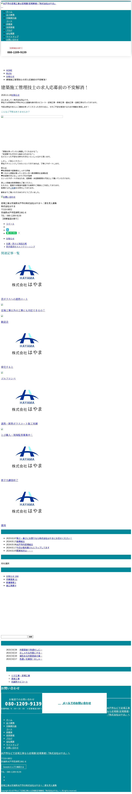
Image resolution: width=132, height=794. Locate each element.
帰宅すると (7, 367)
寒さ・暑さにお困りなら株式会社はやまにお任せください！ (44, 538)
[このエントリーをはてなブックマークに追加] (7, 230)
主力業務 (10, 14)
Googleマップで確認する (13, 766)
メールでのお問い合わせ (76, 703)
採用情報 (10, 27)
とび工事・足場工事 (20, 675)
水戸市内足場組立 (24, 544)
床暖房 (9, 24)
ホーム (9, 11)
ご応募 (12, 188)
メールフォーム (10, 57)
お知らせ (15, 94)
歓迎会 (4, 322)
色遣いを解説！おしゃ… (31, 658)
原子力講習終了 (9, 480)
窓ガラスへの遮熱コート (14, 299)
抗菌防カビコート (19, 681)
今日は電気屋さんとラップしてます (32, 547)
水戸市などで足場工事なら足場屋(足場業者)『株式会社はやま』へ (118, 711)
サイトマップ (12, 36)
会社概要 (10, 33)
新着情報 (11, 582)
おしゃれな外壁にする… (31, 652)
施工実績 (11, 585)
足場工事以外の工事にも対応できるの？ (23, 310)
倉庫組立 (20, 541)
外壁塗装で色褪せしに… (31, 649)
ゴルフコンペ (8, 378)
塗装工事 (15, 678)
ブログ (9, 30)
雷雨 (3, 525)
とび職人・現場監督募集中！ (17, 435)
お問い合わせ (12, 39)
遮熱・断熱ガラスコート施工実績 (19, 423)
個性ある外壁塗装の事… (31, 655)
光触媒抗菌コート (11, 19)
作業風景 (11, 579)
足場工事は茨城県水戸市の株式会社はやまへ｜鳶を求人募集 (29, 785)
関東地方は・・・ (24, 550)
